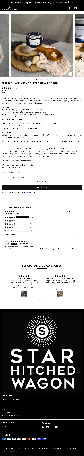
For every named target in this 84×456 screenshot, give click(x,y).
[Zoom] (70, 74)
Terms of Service (69, 448)
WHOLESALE (6, 412)
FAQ (3, 409)
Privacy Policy (56, 448)
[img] (16, 241)
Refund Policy (43, 448)
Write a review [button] (72, 212)
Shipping (5, 177)
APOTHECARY (6, 403)
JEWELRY (5, 406)
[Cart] (75, 8)
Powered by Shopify (9, 451)
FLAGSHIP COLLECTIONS (10, 400)
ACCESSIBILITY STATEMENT (11, 416)
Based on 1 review (12, 213)
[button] (7, 88)
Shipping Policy (30, 448)
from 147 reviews (42, 271)
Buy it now (42, 187)
